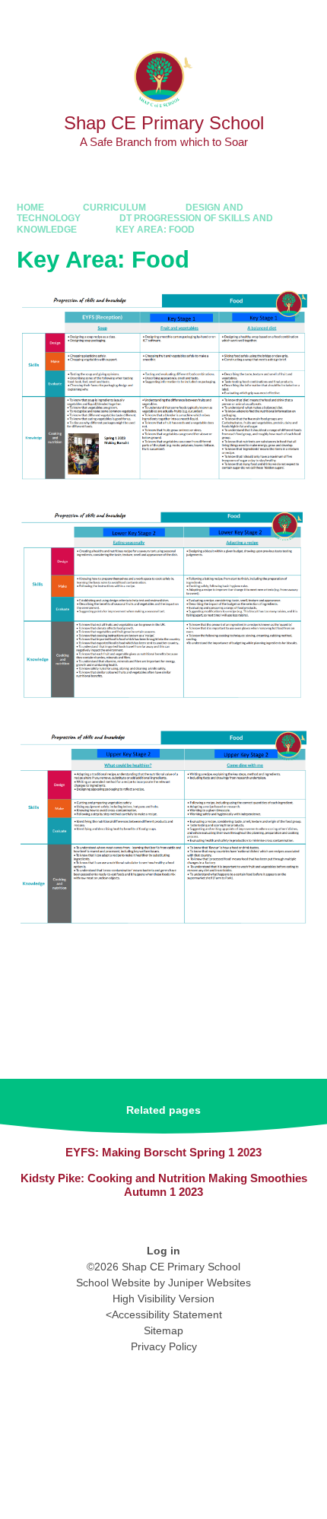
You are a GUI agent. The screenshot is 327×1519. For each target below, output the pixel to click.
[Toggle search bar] (266, 19)
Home (30, 207)
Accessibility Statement (167, 1314)
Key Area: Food (155, 229)
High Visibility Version (163, 1298)
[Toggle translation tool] (227, 19)
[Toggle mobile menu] (307, 19)
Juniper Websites (209, 1282)
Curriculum (114, 207)
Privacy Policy (164, 1346)
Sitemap (163, 1330)
